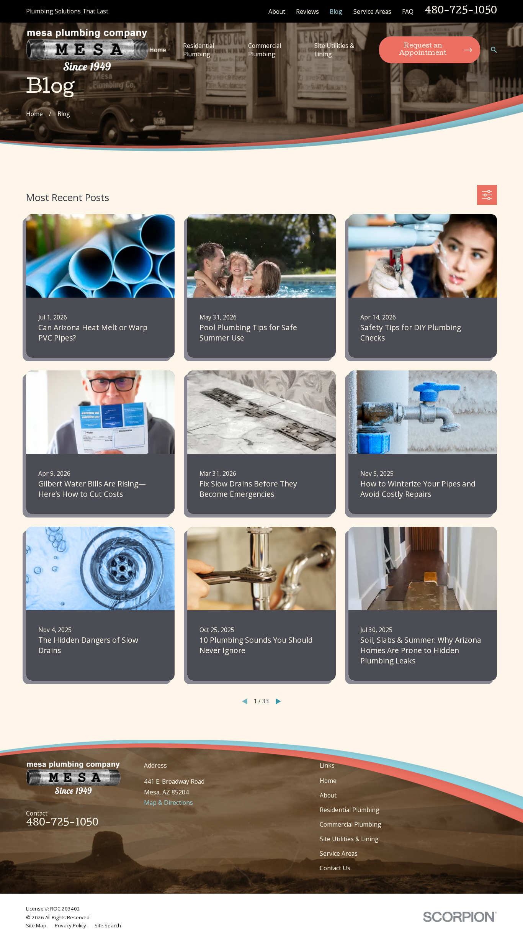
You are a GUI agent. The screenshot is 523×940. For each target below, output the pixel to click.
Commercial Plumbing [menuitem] (264, 49)
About (276, 11)
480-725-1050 (461, 11)
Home (328, 780)
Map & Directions (168, 802)
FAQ (407, 11)
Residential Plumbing (349, 810)
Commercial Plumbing (350, 824)
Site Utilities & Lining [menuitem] (334, 49)
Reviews (307, 11)
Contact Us (335, 868)
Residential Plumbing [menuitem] (198, 49)
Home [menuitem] (157, 50)
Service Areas (372, 11)
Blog (336, 11)
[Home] (87, 50)
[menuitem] (36, 925)
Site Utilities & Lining (349, 839)
